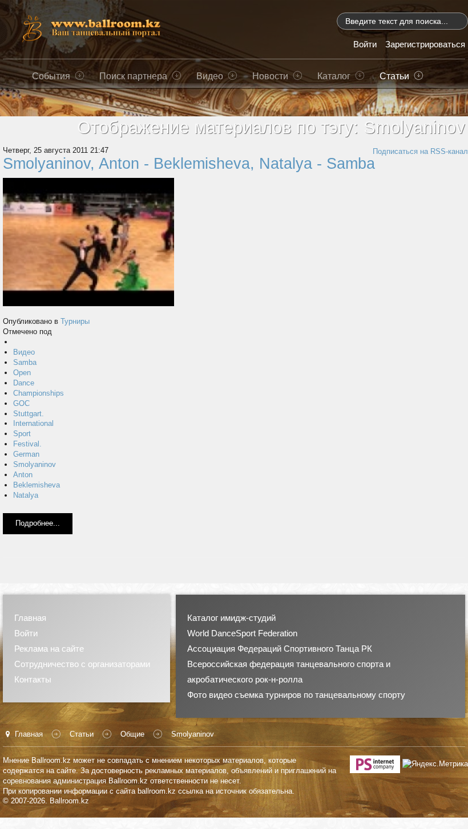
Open (22, 372)
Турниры (75, 321)
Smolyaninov (34, 464)
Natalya (25, 495)
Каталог (333, 76)
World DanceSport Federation (242, 633)
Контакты (32, 679)
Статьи (394, 76)
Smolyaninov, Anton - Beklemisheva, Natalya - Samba (189, 163)
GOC (21, 403)
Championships (38, 393)
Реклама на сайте (49, 648)
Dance (23, 383)
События (51, 76)
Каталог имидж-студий (231, 618)
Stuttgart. (28, 413)
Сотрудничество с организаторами (82, 664)
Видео (209, 76)
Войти (26, 633)
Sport (22, 433)
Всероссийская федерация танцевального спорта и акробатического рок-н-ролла (288, 671)
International (33, 423)
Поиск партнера (133, 76)
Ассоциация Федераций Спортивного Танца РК (279, 648)
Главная (30, 618)
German (26, 454)
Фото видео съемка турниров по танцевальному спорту (296, 695)
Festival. (27, 444)
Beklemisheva (36, 485)
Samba (25, 362)
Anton (23, 474)
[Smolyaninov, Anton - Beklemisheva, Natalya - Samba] (88, 241)
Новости (270, 76)
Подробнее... (37, 523)
